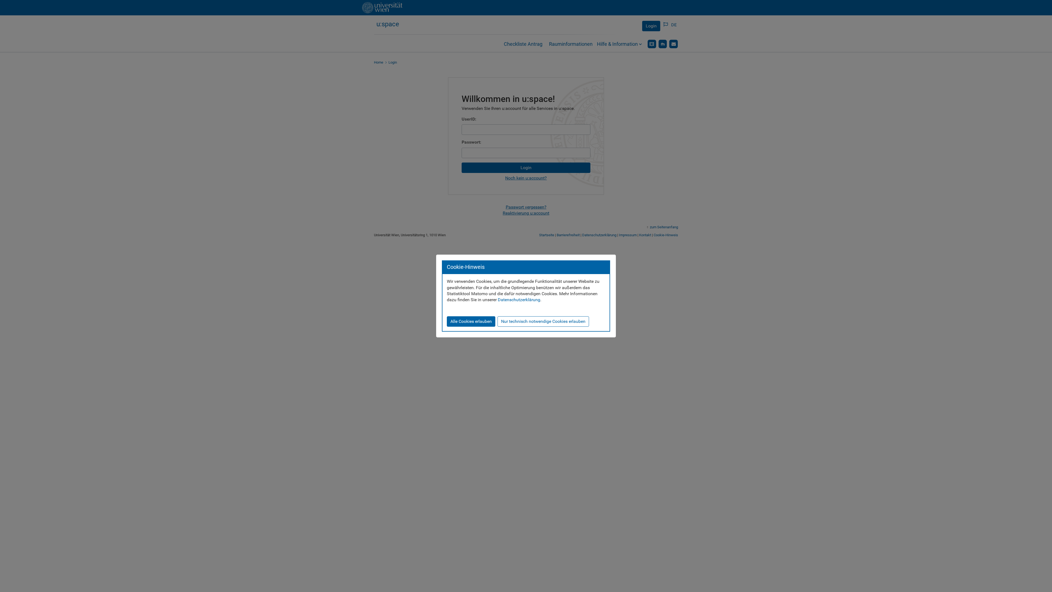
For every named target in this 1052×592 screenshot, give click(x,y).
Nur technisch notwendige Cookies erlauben (543, 321)
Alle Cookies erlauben (471, 321)
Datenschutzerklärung (519, 299)
